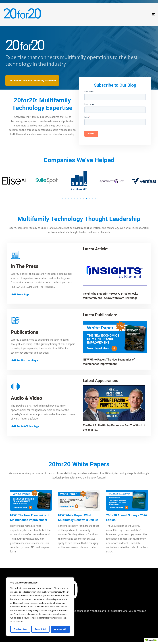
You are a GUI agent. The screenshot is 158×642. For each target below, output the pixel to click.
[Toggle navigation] (129, 14)
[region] (40, 606)
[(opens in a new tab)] (115, 337)
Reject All (40, 629)
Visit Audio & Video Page (25, 426)
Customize (20, 629)
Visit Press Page (20, 294)
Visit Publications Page (24, 360)
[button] (62, 198)
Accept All (60, 629)
